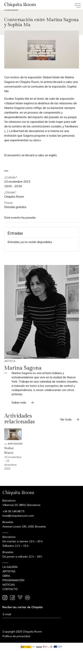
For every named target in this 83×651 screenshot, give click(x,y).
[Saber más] (41, 312)
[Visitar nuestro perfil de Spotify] (27, 598)
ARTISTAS (9, 571)
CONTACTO (10, 589)
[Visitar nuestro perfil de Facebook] (12, 598)
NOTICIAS (9, 584)
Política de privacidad (16, 636)
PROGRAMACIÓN (13, 580)
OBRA (6, 575)
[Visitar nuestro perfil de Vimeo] (20, 598)
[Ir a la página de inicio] (21, 4)
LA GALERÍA (10, 567)
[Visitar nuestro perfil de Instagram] (5, 598)
